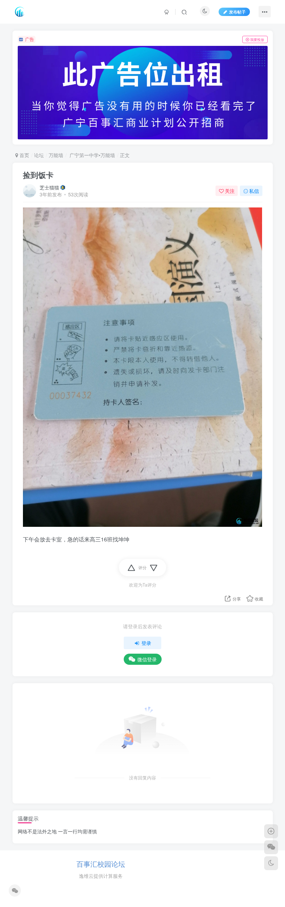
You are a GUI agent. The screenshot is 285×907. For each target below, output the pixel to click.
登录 (146, 642)
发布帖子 (237, 12)
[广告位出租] (143, 93)
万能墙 (56, 155)
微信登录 (147, 659)
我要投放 (257, 39)
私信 (254, 190)
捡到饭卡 (38, 174)
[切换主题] (271, 863)
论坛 (39, 155)
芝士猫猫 (49, 187)
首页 (23, 155)
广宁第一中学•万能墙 (91, 155)
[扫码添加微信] (271, 847)
